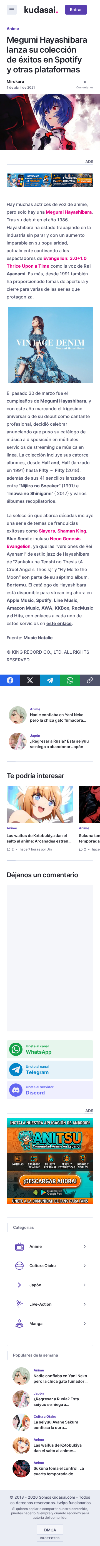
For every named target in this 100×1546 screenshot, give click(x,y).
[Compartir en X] (30, 680)
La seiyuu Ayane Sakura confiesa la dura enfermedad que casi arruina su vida (56, 1430)
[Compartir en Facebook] (10, 680)
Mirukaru (15, 81)
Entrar (76, 9)
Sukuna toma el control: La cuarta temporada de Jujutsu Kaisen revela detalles (59, 1476)
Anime (13, 28)
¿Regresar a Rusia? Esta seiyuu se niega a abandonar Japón (59, 744)
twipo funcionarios (74, 1502)
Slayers (47, 531)
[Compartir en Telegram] (50, 680)
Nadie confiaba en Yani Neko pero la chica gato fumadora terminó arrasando (57, 720)
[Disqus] (50, 958)
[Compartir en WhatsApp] (70, 680)
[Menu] (12, 10)
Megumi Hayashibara (69, 212)
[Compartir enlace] (90, 680)
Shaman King (72, 531)
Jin (49, 849)
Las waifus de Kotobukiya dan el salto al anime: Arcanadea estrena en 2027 (39, 841)
